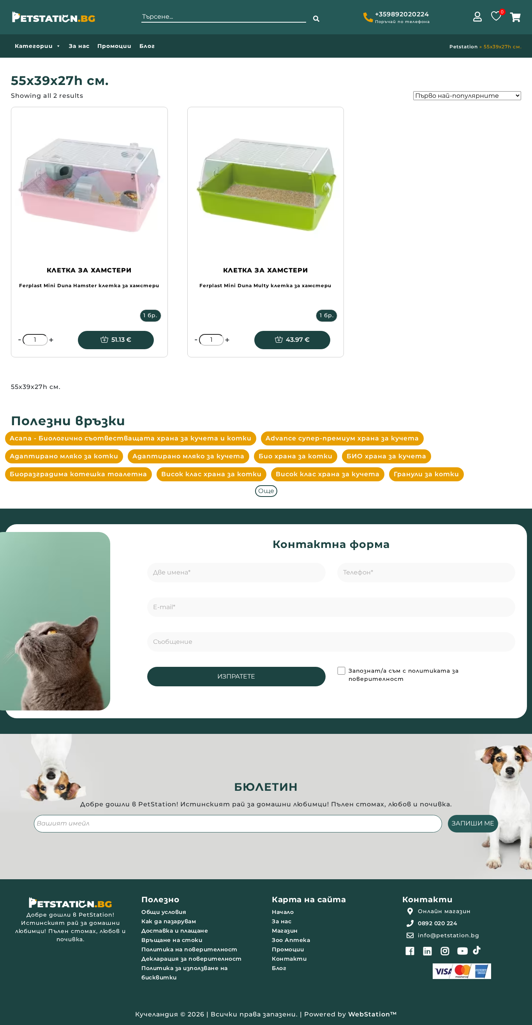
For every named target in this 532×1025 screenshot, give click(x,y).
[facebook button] (410, 951)
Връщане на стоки (171, 940)
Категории (34, 45)
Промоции (114, 45)
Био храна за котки (296, 456)
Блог (147, 45)
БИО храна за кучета (386, 456)
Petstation (463, 46)
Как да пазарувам (168, 921)
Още (266, 491)
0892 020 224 (437, 923)
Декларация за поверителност (191, 958)
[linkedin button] (427, 951)
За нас (79, 45)
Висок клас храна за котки (211, 474)
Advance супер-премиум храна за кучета (342, 438)
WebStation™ (372, 1014)
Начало (283, 911)
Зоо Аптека (291, 940)
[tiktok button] (476, 950)
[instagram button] (445, 951)
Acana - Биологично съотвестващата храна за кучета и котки (131, 438)
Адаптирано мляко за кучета (188, 456)
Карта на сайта (309, 899)
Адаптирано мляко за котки (64, 456)
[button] (316, 19)
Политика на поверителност (189, 949)
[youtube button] (462, 951)
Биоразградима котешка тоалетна (78, 474)
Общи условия (163, 911)
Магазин (285, 930)
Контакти (289, 958)
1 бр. (150, 315)
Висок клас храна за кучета (328, 474)
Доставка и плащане (174, 930)
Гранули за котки (426, 474)
